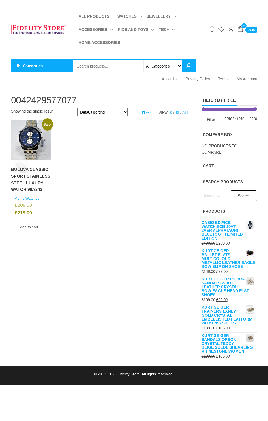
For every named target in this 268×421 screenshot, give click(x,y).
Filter (146, 113)
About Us (170, 79)
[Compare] (212, 29)
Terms (223, 79)
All (185, 112)
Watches (127, 16)
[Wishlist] (221, 29)
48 (177, 112)
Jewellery (159, 16)
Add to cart (29, 227)
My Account (247, 79)
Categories (33, 66)
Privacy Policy (198, 79)
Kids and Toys (133, 29)
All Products (94, 16)
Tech (164, 29)
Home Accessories (99, 42)
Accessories (93, 29)
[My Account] (230, 29)
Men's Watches (27, 198)
